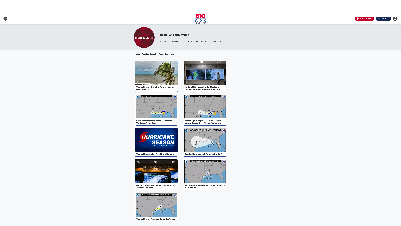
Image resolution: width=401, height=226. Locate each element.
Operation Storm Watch (174, 34)
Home (137, 54)
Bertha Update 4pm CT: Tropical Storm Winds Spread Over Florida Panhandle (203, 121)
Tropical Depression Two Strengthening (155, 154)
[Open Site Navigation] (5, 19)
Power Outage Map (166, 54)
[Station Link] (200, 18)
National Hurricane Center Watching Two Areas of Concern (155, 186)
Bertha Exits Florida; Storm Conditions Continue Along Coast (154, 121)
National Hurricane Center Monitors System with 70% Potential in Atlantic (202, 88)
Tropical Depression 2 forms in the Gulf (203, 154)
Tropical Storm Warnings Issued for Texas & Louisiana (205, 186)
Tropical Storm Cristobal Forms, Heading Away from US (155, 88)
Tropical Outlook (149, 54)
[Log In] (395, 19)
